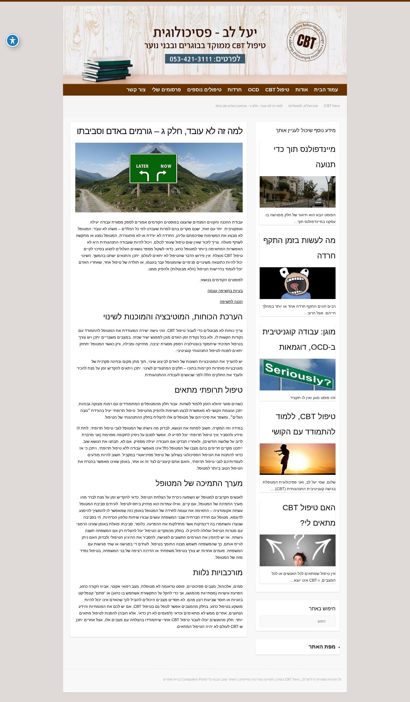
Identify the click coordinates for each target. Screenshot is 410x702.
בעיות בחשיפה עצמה (225, 290)
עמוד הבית (326, 90)
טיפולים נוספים (204, 90)
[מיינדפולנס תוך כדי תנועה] (298, 204)
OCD (253, 90)
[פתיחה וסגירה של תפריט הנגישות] (12, 40)
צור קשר (136, 90)
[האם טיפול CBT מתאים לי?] (298, 563)
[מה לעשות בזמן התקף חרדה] (298, 295)
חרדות (235, 90)
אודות (301, 90)
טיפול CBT (277, 90)
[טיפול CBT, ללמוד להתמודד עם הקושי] (298, 471)
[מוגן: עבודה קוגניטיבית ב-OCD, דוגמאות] (298, 387)
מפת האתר (322, 647)
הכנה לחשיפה (231, 301)
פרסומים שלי (166, 90)
